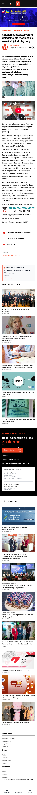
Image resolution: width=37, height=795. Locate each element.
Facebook (5, 774)
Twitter (4, 771)
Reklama (4, 755)
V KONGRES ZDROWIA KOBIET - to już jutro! (16, 671)
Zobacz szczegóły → (9, 278)
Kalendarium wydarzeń (8, 738)
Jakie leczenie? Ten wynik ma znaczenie (15, 723)
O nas (4, 750)
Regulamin (5, 455)
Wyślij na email (11, 244)
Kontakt (4, 763)
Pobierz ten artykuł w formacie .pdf (18, 232)
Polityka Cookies (6, 760)
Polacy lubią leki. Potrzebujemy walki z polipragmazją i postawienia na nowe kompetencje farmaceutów (14, 556)
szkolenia (6, 255)
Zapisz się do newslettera (15, 238)
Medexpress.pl (7, 30)
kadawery (18, 255)
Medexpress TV (6, 741)
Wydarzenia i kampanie (21, 30)
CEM (12, 255)
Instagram (5, 777)
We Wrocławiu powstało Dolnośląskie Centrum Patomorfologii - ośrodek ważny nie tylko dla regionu (17, 644)
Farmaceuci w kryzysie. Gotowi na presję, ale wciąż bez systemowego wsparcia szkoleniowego (17, 338)
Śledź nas (6, 767)
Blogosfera (5, 746)
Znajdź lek (5, 744)
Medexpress (14, 46)
